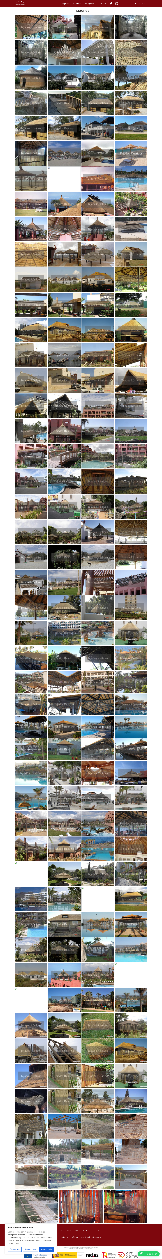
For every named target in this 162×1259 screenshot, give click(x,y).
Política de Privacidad (78, 1237)
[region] (31, 1239)
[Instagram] (116, 3)
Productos (77, 3)
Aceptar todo (46, 1249)
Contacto (102, 3)
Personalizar (15, 1249)
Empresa (65, 3)
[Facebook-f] (111, 3)
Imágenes (89, 3)
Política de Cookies (94, 1237)
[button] (149, 1253)
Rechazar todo (30, 1249)
